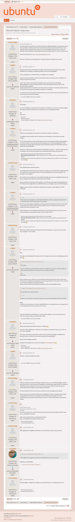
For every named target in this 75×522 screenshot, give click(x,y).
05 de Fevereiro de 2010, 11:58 (29, 130)
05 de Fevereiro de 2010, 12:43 (29, 164)
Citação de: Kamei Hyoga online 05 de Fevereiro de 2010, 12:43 (33, 288)
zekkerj (13, 128)
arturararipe (13, 403)
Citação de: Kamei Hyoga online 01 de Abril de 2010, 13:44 (32, 454)
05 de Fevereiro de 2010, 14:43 (29, 226)
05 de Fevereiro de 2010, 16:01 (29, 249)
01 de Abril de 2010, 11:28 (25, 407)
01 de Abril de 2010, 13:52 (28, 450)
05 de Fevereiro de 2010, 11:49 (29, 101)
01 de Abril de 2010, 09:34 (28, 379)
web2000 (13, 449)
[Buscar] (61, 17)
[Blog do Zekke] (12, 148)
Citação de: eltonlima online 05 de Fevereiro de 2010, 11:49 (32, 261)
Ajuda (52, 520)
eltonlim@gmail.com (50, 342)
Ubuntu (31, 515)
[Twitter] (12, 84)
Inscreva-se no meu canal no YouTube (30, 464)
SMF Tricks (18, 513)
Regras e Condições (59, 520)
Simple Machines (17, 519)
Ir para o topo (9, 498)
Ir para (47, 505)
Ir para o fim (9, 38)
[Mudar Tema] (22, 1)
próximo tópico (64, 34)
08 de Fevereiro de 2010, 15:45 (29, 352)
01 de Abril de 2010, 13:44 (28, 427)
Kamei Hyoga (13, 42)
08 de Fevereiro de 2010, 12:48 (29, 323)
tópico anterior (55, 34)
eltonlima (13, 100)
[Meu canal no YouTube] (12, 469)
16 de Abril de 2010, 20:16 (28, 479)
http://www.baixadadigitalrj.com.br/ (41, 54)
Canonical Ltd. (7, 517)
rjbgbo (13, 65)
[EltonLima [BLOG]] (12, 119)
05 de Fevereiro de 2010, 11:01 (26, 44)
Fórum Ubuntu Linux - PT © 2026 (62, 518)
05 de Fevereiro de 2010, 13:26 (29, 193)
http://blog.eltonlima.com (46, 120)
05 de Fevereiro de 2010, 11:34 (29, 66)
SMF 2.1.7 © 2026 (8, 519)
